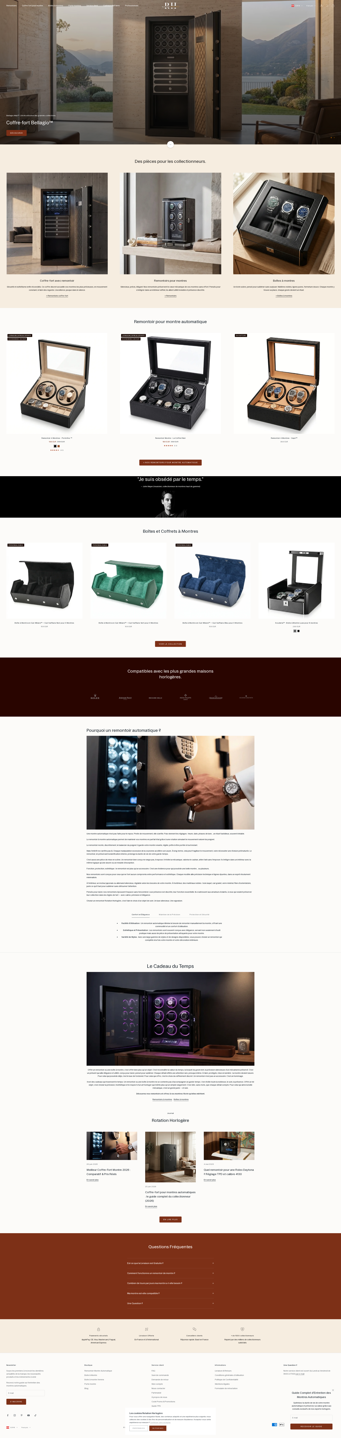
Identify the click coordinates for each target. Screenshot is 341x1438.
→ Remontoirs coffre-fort (57, 296)
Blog (86, 1388)
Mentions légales (222, 1384)
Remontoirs (11, 5)
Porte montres (74, 5)
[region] (170, 72)
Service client (92, 5)
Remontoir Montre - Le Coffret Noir (170, 438)
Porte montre (90, 1384)
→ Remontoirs (170, 296)
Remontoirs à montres (162, 1100)
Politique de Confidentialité (226, 1380)
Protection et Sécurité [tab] (199, 915)
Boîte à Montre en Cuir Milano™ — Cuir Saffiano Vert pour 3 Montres (128, 623)
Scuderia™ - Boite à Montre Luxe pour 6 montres (296, 623)
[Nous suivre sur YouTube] (28, 1415)
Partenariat (156, 1393)
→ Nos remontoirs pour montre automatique (170, 463)
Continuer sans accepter (160, 1422)
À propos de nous (159, 1397)
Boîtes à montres (181, 1100)
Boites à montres (55, 5)
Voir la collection (170, 644)
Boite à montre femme (94, 1380)
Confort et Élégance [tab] (141, 915)
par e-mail (300, 1374)
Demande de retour (160, 1380)
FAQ (153, 1371)
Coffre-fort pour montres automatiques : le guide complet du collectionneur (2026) (170, 1197)
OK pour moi (158, 1428)
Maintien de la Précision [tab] (169, 915)
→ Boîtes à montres (284, 296)
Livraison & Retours (223, 1371)
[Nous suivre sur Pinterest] (21, 1415)
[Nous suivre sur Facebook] (7, 1415)
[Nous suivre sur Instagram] (14, 1415)
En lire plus (170, 1220)
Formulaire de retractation (226, 1388)
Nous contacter (158, 1388)
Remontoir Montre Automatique (98, 1371)
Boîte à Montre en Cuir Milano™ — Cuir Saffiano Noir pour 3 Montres (44, 623)
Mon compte (157, 1384)
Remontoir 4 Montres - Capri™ (284, 438)
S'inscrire (16, 1402)
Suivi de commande (160, 1375)
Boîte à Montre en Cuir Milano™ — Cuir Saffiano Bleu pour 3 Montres (212, 623)
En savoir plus (93, 1180)
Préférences (139, 1428)
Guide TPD (156, 1406)
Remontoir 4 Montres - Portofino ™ (57, 438)
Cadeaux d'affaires (111, 5)
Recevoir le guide (311, 1426)
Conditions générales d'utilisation (229, 1375)
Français (309, 6)
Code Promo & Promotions (163, 1402)
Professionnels (131, 5)
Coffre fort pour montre (32, 5)
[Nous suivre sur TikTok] (35, 1415)
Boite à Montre (90, 1375)
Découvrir (324, 140)
